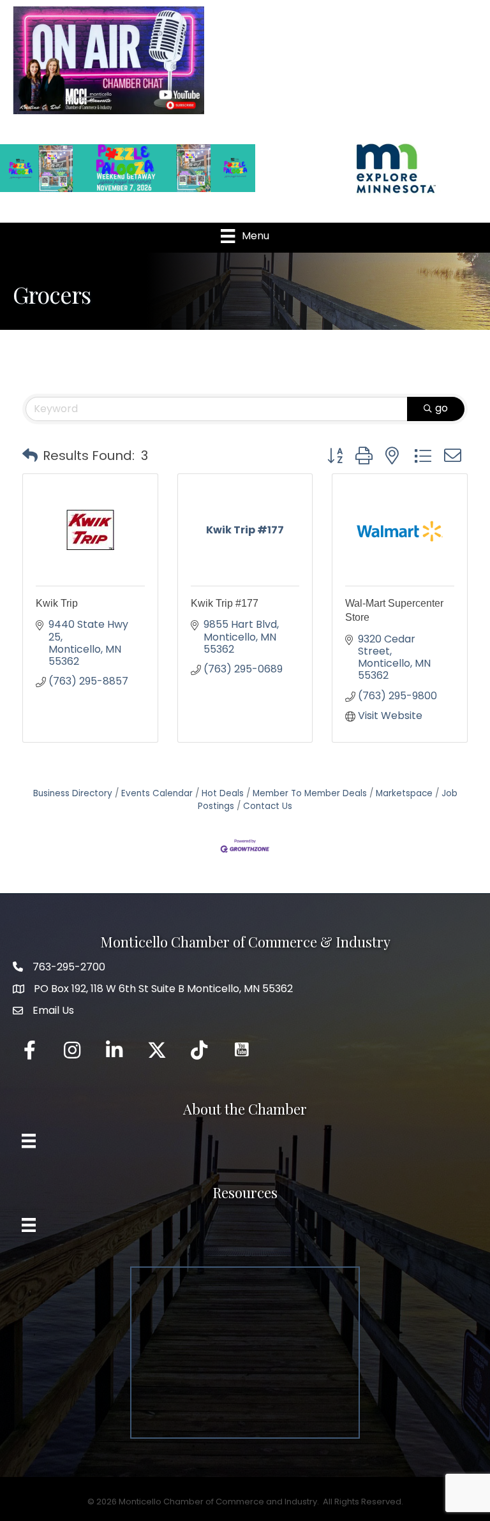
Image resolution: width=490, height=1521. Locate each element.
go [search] (441, 408)
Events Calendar (157, 793)
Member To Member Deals (310, 793)
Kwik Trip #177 (224, 603)
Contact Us (267, 806)
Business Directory (72, 793)
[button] (30, 455)
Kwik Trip (57, 603)
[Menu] (29, 1141)
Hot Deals (223, 793)
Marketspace (404, 793)
